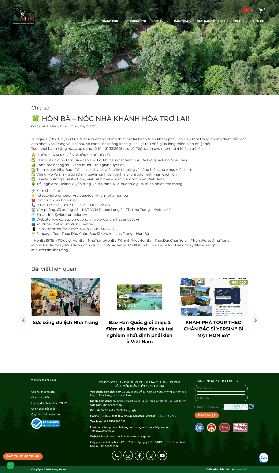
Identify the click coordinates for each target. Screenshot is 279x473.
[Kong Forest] (23, 14)
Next (255, 320)
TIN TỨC (238, 21)
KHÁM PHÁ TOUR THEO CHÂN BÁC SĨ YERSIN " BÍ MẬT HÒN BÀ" (139, 329)
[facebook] (139, 455)
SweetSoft (241, 469)
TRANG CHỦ (109, 21)
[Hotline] (116, 455)
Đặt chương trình (22, 456)
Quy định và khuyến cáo (45, 414)
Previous (24, 320)
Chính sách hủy (40, 397)
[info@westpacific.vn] (128, 455)
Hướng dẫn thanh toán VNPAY (49, 403)
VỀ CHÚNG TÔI (136, 21)
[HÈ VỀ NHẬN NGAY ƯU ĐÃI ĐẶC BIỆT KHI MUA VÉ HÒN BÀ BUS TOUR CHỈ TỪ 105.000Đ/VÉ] (213, 297)
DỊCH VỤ (160, 21)
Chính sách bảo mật (43, 409)
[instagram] (151, 455)
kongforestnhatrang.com (136, 436)
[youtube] (162, 455)
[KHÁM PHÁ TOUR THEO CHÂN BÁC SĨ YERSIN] (139, 297)
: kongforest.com (105, 436)
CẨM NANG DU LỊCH (211, 21)
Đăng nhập (206, 415)
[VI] (245, 10)
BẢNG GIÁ (181, 21)
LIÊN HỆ (258, 21)
